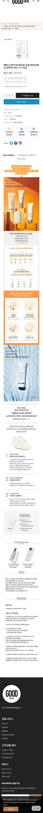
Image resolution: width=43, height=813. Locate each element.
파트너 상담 (6, 776)
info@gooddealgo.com (13, 707)
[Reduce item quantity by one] (5, 95)
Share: (6, 143)
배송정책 (5, 727)
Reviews (21, 158)
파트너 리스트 (6, 769)
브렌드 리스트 (6, 773)
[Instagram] (11, 712)
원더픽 (13, 119)
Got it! (10, 809)
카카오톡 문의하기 (8, 754)
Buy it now (21, 102)
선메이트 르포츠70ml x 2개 (15, 86)
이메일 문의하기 (7, 757)
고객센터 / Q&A (7, 750)
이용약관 (5, 738)
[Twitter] (3, 712)
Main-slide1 (17, 122)
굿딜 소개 (5, 723)
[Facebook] (7, 712)
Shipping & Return (27, 155)
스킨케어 (18, 116)
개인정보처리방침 (8, 735)
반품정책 (5, 731)
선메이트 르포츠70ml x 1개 (15, 81)
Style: (15, 78)
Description (8, 155)
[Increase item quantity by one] (12, 95)
